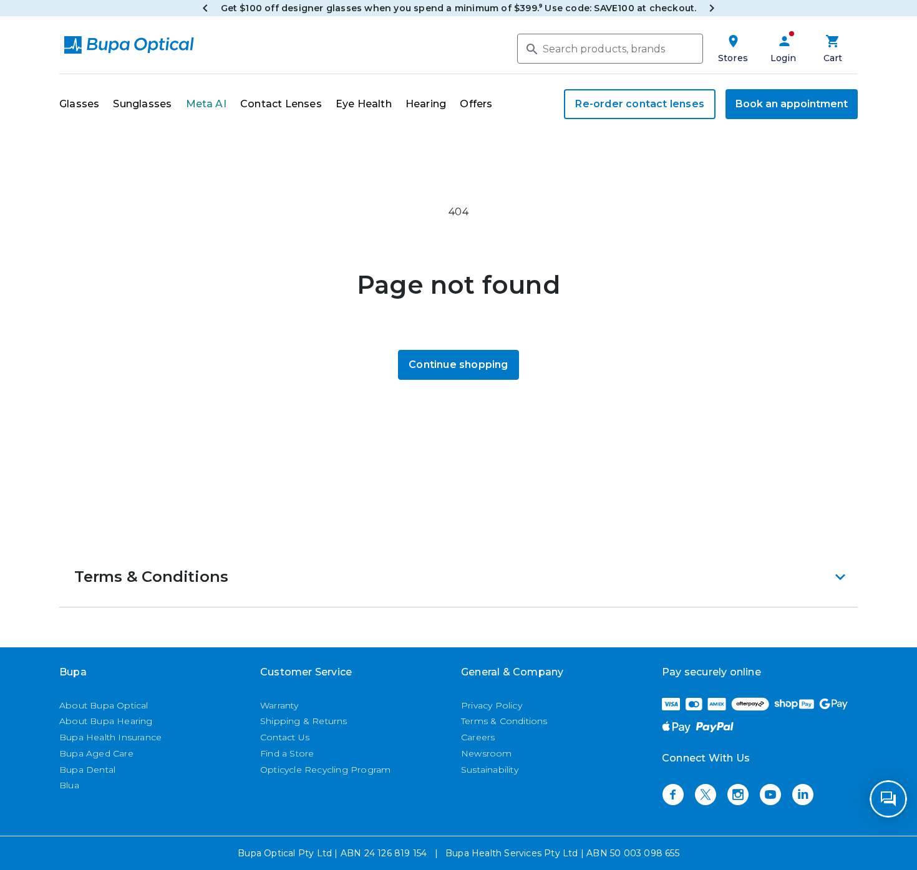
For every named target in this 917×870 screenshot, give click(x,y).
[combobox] (610, 49)
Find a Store (287, 753)
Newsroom (486, 753)
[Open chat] (888, 799)
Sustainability (489, 769)
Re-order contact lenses (639, 104)
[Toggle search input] (531, 48)
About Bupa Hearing (106, 721)
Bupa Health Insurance (110, 737)
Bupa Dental (87, 769)
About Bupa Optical (103, 705)
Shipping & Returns (303, 721)
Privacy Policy (491, 705)
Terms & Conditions (504, 721)
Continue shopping (458, 364)
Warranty (279, 705)
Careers (478, 737)
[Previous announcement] (205, 8)
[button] (458, 577)
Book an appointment (791, 104)
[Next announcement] (711, 8)
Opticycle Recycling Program (325, 769)
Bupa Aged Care (96, 753)
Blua (69, 785)
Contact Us (284, 737)
